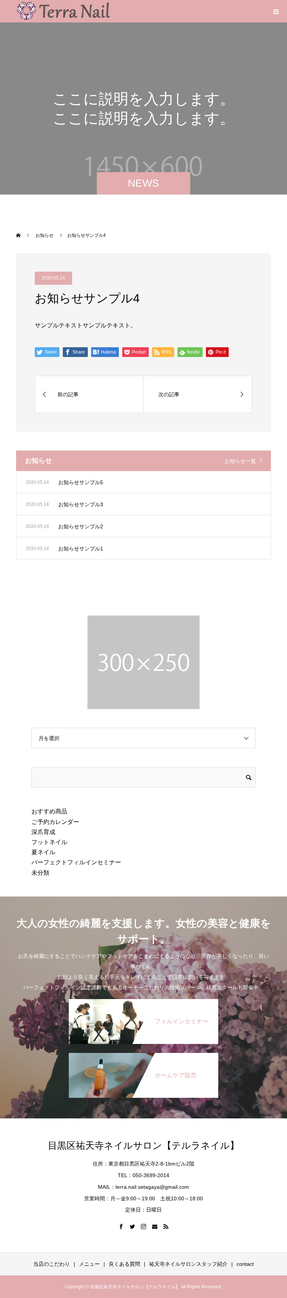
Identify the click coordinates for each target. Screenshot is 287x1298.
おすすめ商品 (49, 811)
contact (245, 1264)
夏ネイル (43, 852)
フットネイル (49, 842)
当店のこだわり (51, 1264)
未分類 (40, 873)
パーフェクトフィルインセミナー (76, 862)
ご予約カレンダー (55, 822)
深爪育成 (43, 832)
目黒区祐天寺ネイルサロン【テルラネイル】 (143, 1145)
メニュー (89, 1264)
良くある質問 (124, 1264)
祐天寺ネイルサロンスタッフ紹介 (188, 1264)
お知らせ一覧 (240, 461)
